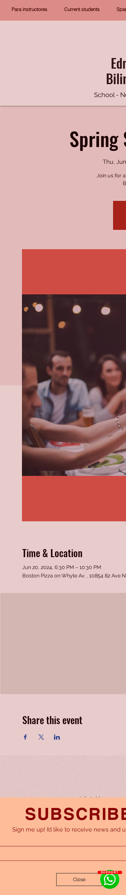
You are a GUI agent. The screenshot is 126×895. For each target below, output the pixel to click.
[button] (79, 879)
